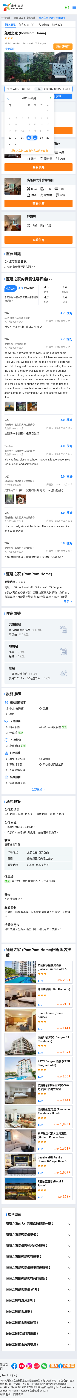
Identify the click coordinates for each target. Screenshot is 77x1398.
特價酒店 (5, 17)
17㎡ (34, 225)
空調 (61, 152)
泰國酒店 (18, 17)
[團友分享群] (62, 1366)
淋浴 (33, 158)
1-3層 (47, 189)
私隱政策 (18, 1394)
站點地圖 (5, 1394)
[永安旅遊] (13, 7)
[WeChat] (44, 1366)
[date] (21, 89)
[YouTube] (22, 1366)
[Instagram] (29, 1366)
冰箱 (62, 158)
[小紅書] (37, 1366)
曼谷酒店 (31, 17)
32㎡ (34, 189)
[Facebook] (14, 1366)
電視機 (48, 158)
